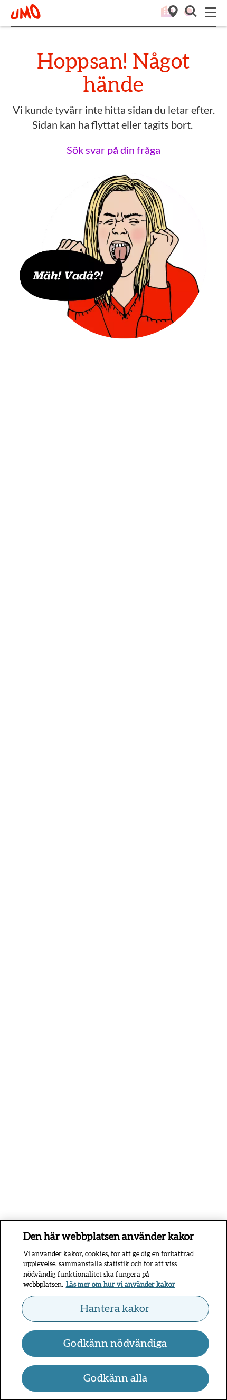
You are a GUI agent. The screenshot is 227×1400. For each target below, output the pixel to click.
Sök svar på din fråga (113, 149)
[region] (113, 1310)
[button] (190, 12)
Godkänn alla (115, 1378)
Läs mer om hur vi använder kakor (120, 1284)
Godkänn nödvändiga (115, 1343)
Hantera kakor (115, 1309)
